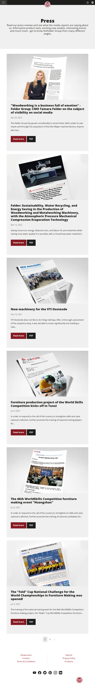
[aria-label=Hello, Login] (87, 2)
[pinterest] (50, 673)
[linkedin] (60, 673)
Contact (26, 658)
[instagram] (55, 673)
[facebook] (39, 673)
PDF (31, 139)
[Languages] (92, 2)
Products (69, 661)
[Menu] (3, 2)
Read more (18, 139)
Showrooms (26, 655)
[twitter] (45, 673)
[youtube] (34, 673)
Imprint (68, 655)
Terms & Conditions (26, 661)
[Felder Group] (47, 4)
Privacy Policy (69, 658)
